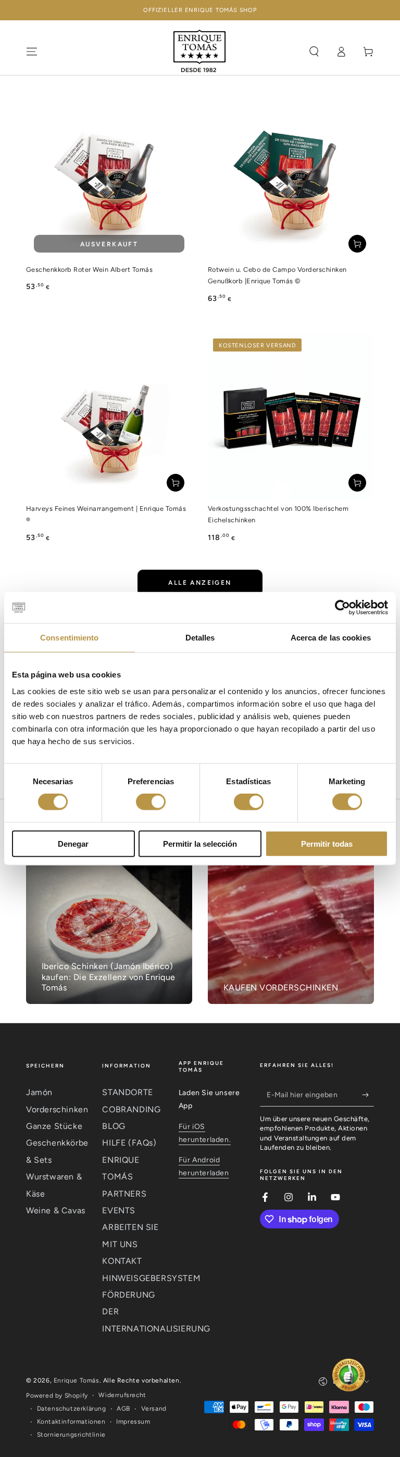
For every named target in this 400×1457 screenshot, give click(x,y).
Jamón (39, 1092)
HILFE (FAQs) (129, 1143)
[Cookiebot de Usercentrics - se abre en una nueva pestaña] (342, 608)
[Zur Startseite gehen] (200, 51)
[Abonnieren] (368, 1094)
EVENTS (118, 1210)
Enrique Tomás (76, 1380)
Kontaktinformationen (71, 1421)
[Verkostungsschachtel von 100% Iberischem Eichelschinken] (291, 416)
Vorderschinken (57, 1109)
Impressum (133, 1421)
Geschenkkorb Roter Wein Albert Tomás (89, 269)
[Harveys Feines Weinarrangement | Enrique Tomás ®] (109, 416)
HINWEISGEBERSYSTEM (151, 1278)
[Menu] (31, 51)
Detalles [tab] (200, 637)
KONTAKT (122, 1261)
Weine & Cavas (55, 1210)
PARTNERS (124, 1194)
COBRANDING (131, 1109)
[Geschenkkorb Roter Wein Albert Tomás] (109, 177)
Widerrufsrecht (122, 1395)
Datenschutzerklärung (71, 1408)
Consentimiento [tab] (69, 637)
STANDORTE (127, 1092)
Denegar (73, 843)
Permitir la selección (200, 843)
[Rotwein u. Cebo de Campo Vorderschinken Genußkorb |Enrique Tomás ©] (291, 177)
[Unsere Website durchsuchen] (314, 51)
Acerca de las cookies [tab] (331, 637)
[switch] (151, 802)
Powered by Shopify (57, 1395)
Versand (154, 1408)
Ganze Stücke (54, 1126)
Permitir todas (327, 843)
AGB (123, 1408)
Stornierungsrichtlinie (71, 1434)
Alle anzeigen (199, 582)
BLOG (113, 1126)
